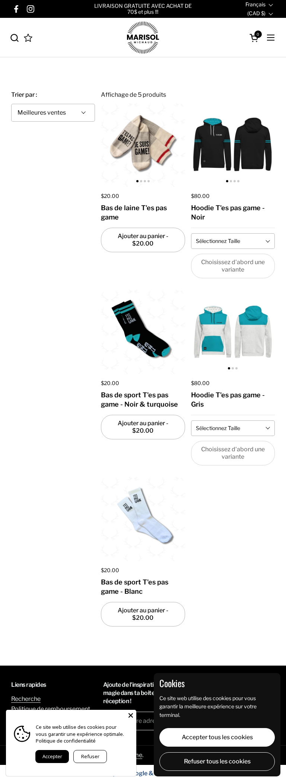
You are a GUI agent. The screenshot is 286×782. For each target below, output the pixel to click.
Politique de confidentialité (66, 740)
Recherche (26, 698)
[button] (14, 37)
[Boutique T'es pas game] (143, 38)
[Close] (130, 715)
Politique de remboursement (50, 708)
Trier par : (24, 94)
